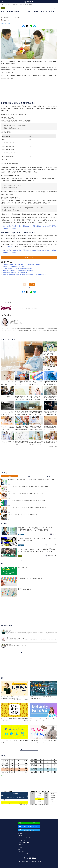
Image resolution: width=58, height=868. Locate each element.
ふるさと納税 (3, 23)
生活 (8, 4)
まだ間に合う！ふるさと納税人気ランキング (14, 267)
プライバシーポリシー (23, 840)
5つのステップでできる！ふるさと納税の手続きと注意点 (17, 269)
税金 (9, 23)
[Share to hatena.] (34, 26)
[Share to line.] (31, 26)
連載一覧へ (29, 749)
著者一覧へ (29, 652)
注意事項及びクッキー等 (23, 842)
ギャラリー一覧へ (29, 809)
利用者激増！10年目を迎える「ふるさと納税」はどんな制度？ (19, 271)
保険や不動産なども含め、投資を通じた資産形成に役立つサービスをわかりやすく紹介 (25, 274)
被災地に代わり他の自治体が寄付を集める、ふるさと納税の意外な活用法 (21, 265)
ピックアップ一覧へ (29, 560)
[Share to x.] (27, 26)
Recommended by (51, 446)
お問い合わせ (21, 844)
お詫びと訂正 (21, 851)
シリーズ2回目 (8, 246)
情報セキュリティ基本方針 (24, 838)
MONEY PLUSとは (22, 833)
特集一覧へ (29, 600)
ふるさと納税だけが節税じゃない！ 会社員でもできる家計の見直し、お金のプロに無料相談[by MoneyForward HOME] (29, 227)
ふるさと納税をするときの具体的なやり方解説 (15, 272)
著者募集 (20, 847)
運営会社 (20, 835)
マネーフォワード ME (23, 854)
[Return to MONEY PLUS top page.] (29, 1)
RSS (19, 849)
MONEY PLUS (3, 4)
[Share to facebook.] (23, 26)
